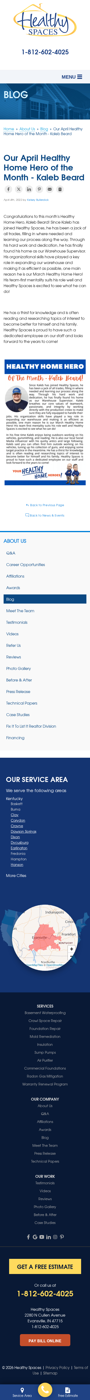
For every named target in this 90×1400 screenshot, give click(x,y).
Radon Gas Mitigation (45, 1076)
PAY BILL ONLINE (45, 1340)
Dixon (15, 836)
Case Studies (18, 714)
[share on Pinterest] (39, 189)
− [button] (71, 956)
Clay (14, 814)
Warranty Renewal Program (45, 1084)
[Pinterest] (62, 1237)
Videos (12, 634)
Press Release (18, 691)
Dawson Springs (23, 831)
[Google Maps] (35, 1237)
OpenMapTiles (34, 965)
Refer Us (13, 645)
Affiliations (15, 576)
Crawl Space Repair (45, 1020)
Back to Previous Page (46, 505)
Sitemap (50, 1373)
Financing (15, 737)
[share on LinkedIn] (29, 189)
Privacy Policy (58, 1367)
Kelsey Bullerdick (38, 200)
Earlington (19, 847)
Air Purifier (45, 1060)
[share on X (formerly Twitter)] (19, 189)
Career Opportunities (25, 564)
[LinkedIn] (48, 1237)
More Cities (16, 875)
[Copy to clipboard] (60, 189)
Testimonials (16, 622)
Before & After (19, 680)
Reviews (13, 657)
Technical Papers (21, 703)
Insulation (45, 1044)
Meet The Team (20, 610)
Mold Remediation (45, 1036)
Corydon (18, 820)
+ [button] (71, 949)
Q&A (10, 553)
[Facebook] (28, 1237)
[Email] (50, 189)
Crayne (17, 825)
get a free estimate (45, 1266)
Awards (13, 587)
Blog (10, 599)
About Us (15, 540)
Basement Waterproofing (45, 1012)
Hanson (17, 864)
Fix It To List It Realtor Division (31, 726)
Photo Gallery (18, 668)
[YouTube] (42, 1237)
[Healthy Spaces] (45, 1390)
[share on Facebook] (8, 189)
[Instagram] (55, 1237)
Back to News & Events (46, 515)
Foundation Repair (45, 1028)
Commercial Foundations (45, 1068)
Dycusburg (19, 842)
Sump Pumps (45, 1052)
